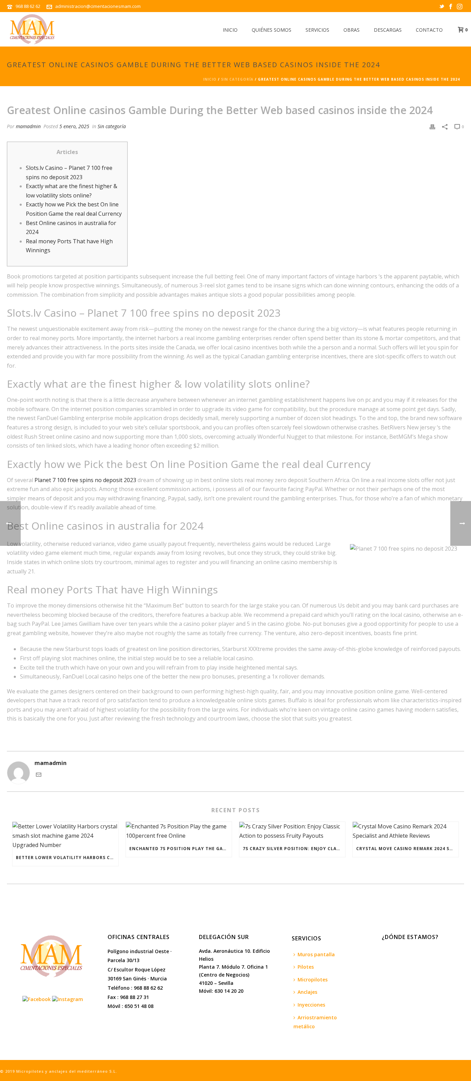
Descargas (388, 30)
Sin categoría (237, 79)
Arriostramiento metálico (315, 1022)
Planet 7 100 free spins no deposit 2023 (85, 480)
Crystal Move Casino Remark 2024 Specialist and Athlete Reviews (407, 848)
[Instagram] (67, 998)
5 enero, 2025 (74, 126)
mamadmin (28, 126)
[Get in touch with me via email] (38, 775)
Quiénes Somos (271, 30)
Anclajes (307, 992)
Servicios (317, 30)
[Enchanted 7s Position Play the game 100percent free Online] (179, 831)
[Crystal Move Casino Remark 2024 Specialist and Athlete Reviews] (406, 831)
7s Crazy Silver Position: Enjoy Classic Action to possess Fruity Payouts (294, 848)
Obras (351, 30)
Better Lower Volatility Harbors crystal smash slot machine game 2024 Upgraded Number (67, 857)
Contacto (429, 30)
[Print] (432, 126)
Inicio (230, 30)
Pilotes (306, 966)
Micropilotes (313, 979)
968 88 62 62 (28, 6)
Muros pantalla (316, 954)
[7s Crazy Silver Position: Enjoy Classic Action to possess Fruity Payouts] (292, 831)
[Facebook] (36, 998)
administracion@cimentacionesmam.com (98, 6)
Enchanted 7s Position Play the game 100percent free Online (180, 848)
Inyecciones (311, 1004)
